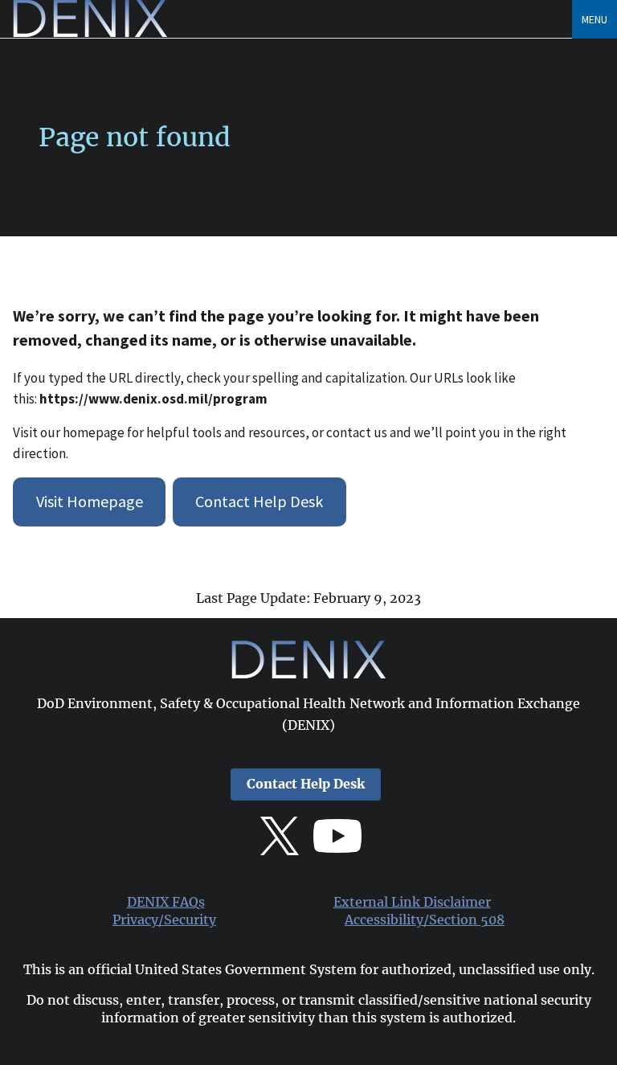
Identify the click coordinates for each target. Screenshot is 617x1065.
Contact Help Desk (259, 501)
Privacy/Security (164, 920)
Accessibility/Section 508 (425, 920)
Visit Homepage (89, 501)
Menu (594, 19)
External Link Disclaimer (412, 902)
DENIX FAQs (166, 902)
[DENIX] (90, 32)
